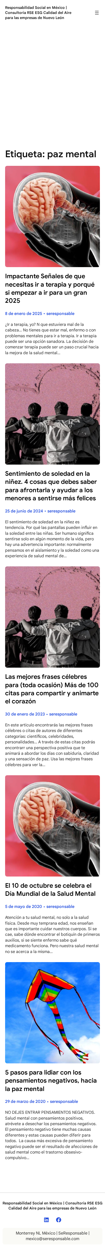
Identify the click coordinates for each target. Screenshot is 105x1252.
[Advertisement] (52, 84)
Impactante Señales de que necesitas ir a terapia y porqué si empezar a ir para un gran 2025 (50, 288)
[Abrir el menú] (97, 13)
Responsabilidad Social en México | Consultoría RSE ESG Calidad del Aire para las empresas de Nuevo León (38, 12)
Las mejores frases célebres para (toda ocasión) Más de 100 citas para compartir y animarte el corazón (52, 689)
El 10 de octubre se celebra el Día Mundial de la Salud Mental (50, 890)
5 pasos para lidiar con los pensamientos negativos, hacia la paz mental (51, 1080)
